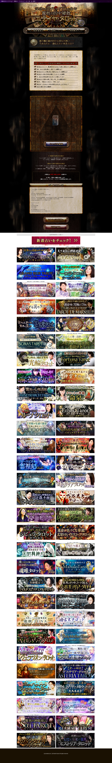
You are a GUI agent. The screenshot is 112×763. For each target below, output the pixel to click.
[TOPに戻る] (56, 15)
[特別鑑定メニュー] (77, 30)
